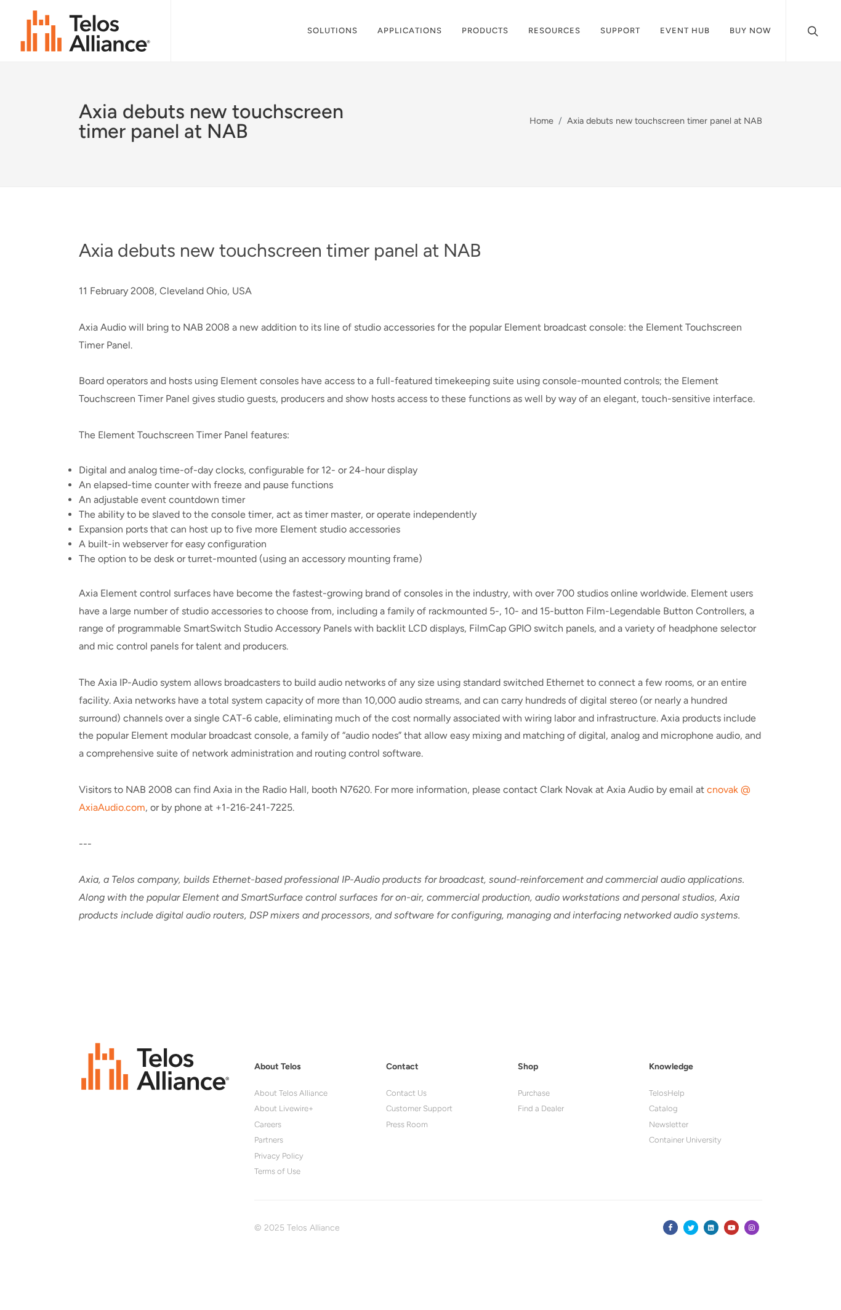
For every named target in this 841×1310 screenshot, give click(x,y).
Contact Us (406, 1093)
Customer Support (419, 1108)
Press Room (407, 1124)
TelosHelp (667, 1093)
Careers (267, 1124)
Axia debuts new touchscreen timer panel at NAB (664, 120)
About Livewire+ (283, 1108)
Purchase (534, 1093)
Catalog (663, 1108)
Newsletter (668, 1124)
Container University (685, 1139)
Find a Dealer (541, 1108)
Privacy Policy (279, 1155)
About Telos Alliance (291, 1093)
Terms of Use (277, 1171)
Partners (268, 1139)
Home (541, 120)
